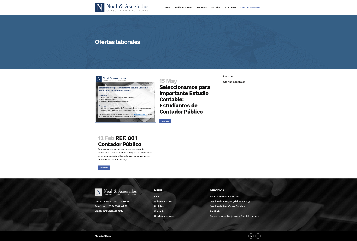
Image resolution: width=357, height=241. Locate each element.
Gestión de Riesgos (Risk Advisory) (230, 201)
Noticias (228, 76)
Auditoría (215, 211)
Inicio (157, 196)
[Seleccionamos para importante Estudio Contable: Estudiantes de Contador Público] (125, 99)
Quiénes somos (163, 201)
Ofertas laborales (164, 216)
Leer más (165, 121)
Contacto (159, 211)
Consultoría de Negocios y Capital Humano (234, 216)
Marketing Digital (103, 236)
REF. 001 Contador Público (119, 141)
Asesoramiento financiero (224, 196)
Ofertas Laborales (234, 81)
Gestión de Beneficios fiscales (227, 206)
